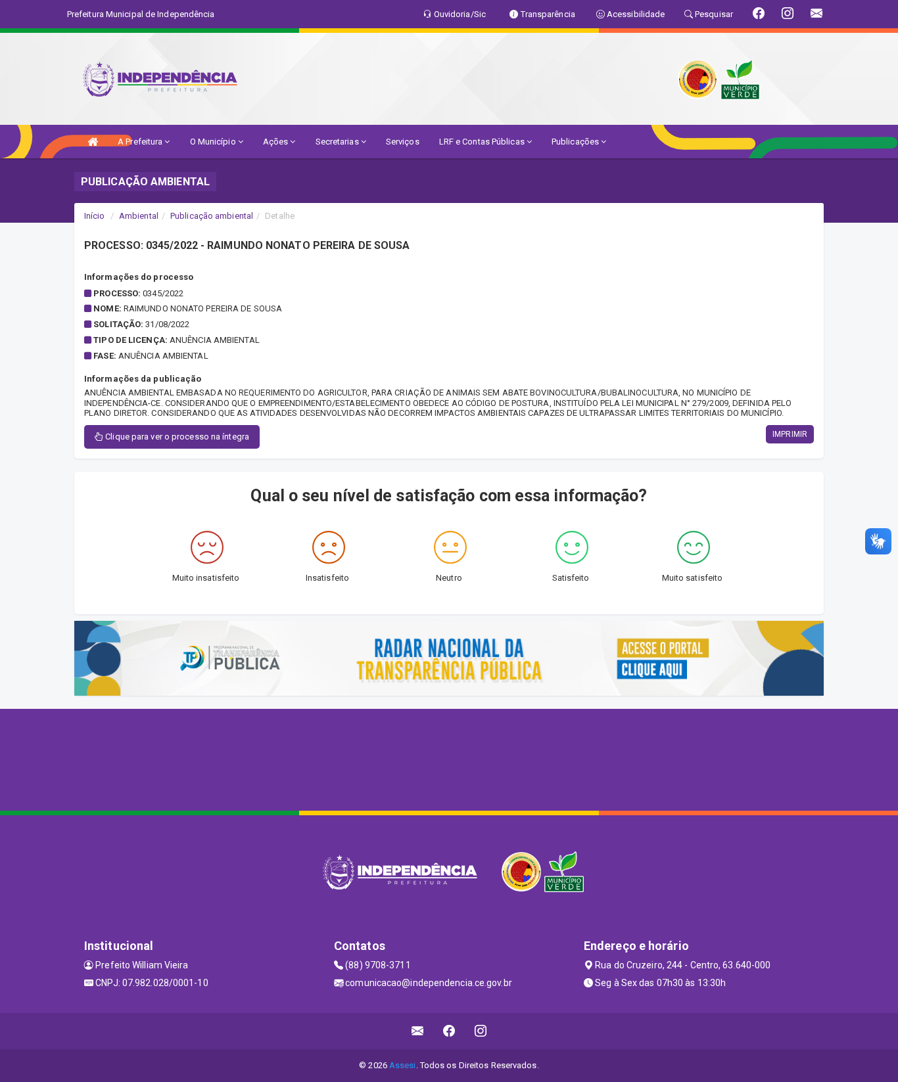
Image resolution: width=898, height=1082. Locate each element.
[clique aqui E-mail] (417, 1031)
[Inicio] (93, 141)
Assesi (402, 1065)
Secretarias (338, 142)
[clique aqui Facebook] (449, 1031)
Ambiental (138, 216)
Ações (277, 142)
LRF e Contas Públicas (483, 142)
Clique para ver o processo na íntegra (176, 436)
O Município (214, 142)
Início (94, 216)
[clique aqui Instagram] (480, 1031)
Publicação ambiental (211, 216)
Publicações (576, 142)
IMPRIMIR (789, 434)
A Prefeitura (141, 142)
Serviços (402, 142)
